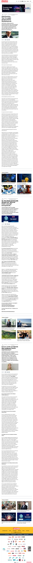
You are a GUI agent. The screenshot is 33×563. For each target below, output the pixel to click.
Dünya (23, 530)
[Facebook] (18, 1)
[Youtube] (22, 1)
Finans (10, 530)
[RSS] (25, 1)
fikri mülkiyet (6, 348)
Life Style (27, 530)
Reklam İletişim (26, 534)
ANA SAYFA (2, 14)
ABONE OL (28, 1)
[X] (19, 1)
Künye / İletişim (20, 534)
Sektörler (19, 530)
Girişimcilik (5, 14)
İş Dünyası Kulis (4, 530)
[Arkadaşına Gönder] (7, 39)
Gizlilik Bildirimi (13, 534)
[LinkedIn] (5, 39)
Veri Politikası (7, 534)
